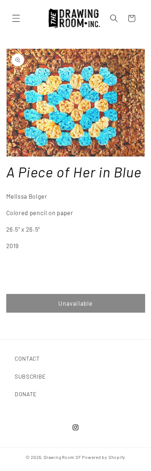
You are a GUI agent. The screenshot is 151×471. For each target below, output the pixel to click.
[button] (16, 18)
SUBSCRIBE (30, 376)
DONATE (26, 394)
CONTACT (27, 358)
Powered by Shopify (103, 457)
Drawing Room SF (62, 457)
